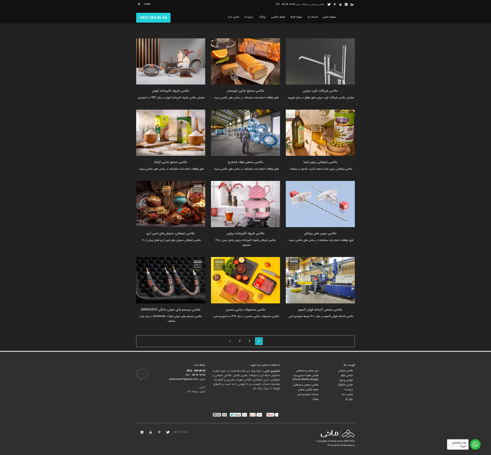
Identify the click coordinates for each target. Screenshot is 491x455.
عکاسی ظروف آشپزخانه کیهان (170, 90)
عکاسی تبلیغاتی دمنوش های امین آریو (171, 233)
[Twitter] (329, 4)
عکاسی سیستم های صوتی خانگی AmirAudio (171, 309)
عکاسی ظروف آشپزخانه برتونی (245, 233)
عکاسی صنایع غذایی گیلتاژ (170, 162)
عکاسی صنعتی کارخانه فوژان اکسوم (320, 309)
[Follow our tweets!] (168, 432)
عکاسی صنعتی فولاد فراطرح (245, 162)
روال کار (349, 399)
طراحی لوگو (347, 375)
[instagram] (346, 4)
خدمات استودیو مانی (307, 394)
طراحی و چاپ (346, 380)
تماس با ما (347, 394)
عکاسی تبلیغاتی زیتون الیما (320, 162)
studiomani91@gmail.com (183, 379)
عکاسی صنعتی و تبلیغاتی (305, 385)
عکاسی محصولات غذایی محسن (246, 309)
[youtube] (340, 4)
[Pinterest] (335, 4)
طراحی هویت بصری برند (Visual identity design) (305, 377)
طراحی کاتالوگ (345, 385)
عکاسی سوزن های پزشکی (320, 233)
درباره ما (349, 390)
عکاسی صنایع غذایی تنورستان (245, 90)
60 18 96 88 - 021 (285, 4)
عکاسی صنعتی (345, 371)
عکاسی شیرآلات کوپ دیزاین (320, 90)
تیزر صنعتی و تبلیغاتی (307, 371)
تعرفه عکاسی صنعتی (308, 390)
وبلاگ (315, 399)
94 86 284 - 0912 (196, 371)
